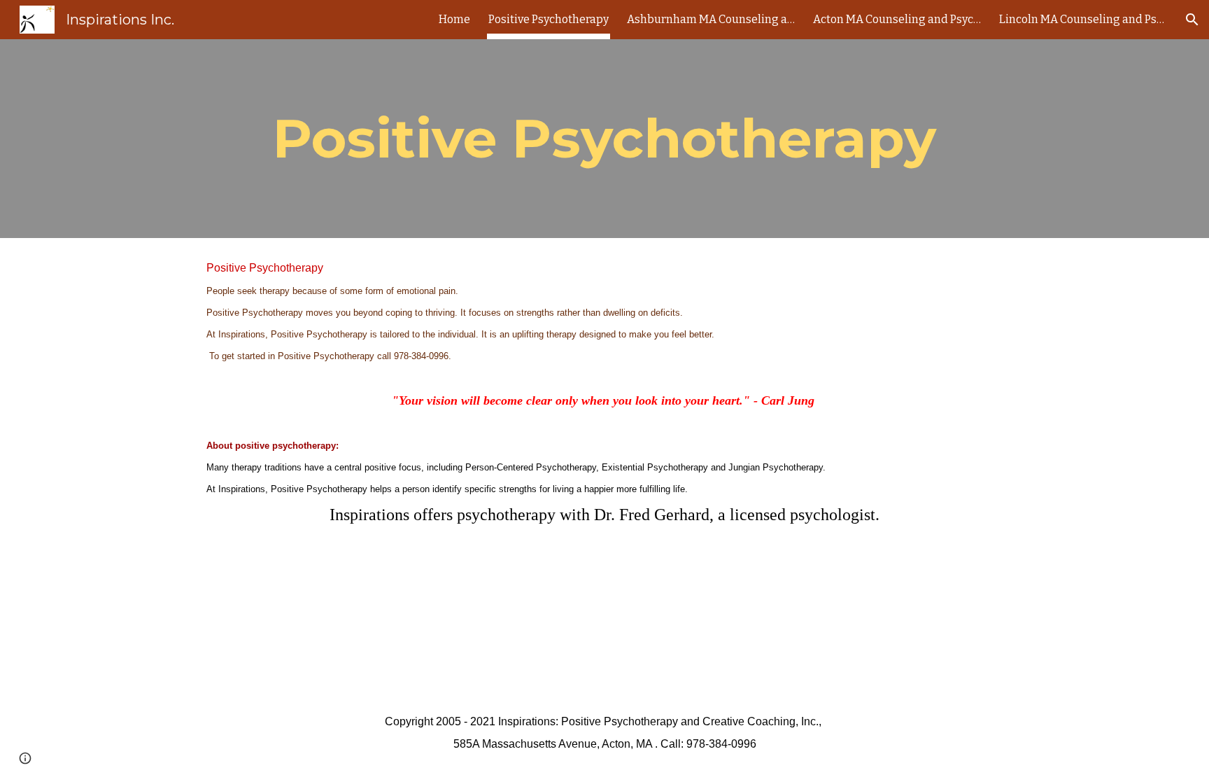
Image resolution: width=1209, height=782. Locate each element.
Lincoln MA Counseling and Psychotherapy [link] (1083, 19)
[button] (1192, 19)
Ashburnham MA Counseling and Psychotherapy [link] (711, 19)
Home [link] (454, 19)
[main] (604, 138)
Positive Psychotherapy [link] (548, 19)
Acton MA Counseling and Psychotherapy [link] (897, 19)
